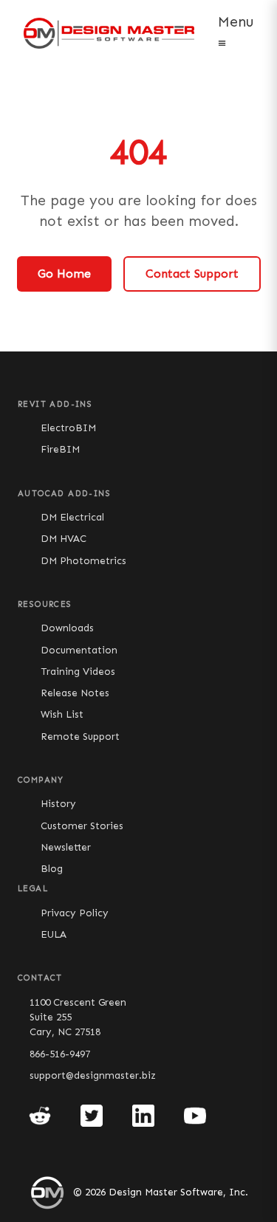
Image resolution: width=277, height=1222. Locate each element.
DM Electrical (72, 517)
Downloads (67, 628)
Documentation (79, 650)
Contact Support (192, 274)
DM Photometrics (83, 561)
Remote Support (80, 736)
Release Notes (75, 693)
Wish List (62, 714)
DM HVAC (63, 538)
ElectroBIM (68, 428)
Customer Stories (82, 826)
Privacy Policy (75, 913)
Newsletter (66, 847)
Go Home (64, 274)
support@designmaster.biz (93, 1075)
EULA (53, 934)
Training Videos (78, 671)
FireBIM (60, 449)
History (58, 803)
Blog (52, 868)
